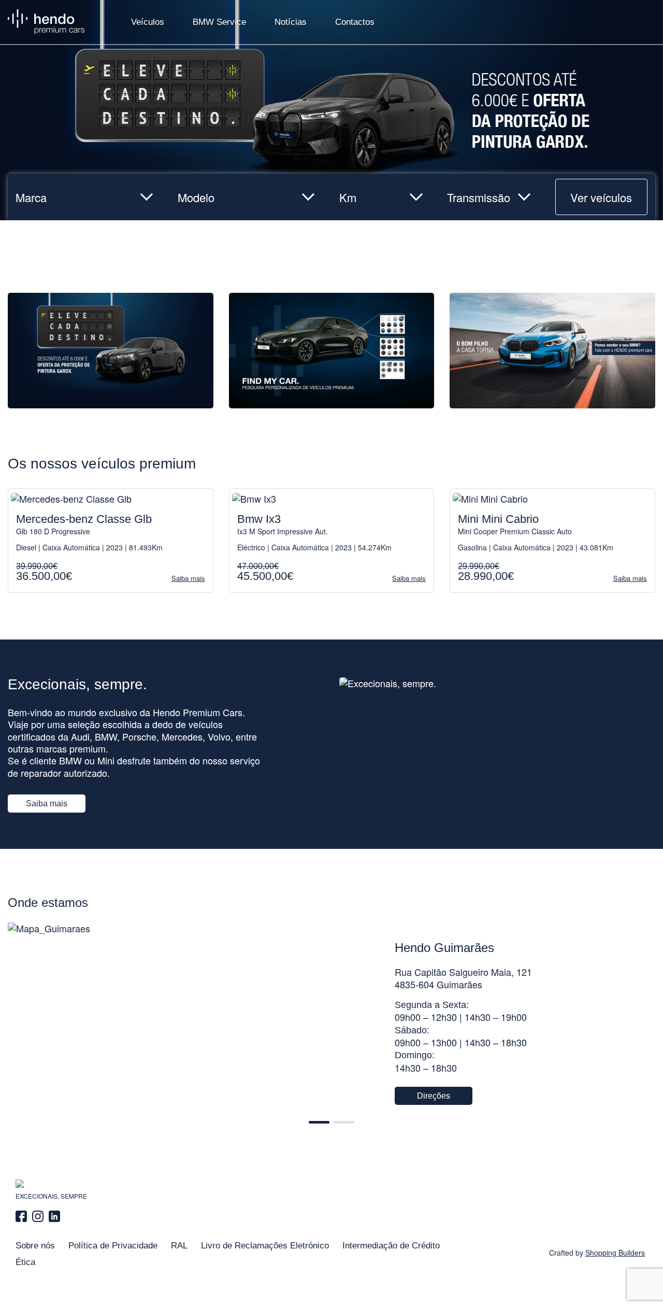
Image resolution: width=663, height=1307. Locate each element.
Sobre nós (35, 1246)
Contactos (354, 22)
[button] (319, 1122)
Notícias (291, 22)
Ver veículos (601, 197)
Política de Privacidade (112, 1246)
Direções (433, 1095)
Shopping (615, 1252)
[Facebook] (23, 1216)
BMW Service (219, 22)
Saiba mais (46, 803)
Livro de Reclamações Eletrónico (265, 1246)
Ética (25, 1262)
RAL (179, 1246)
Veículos (147, 22)
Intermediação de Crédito (391, 1246)
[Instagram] (38, 1216)
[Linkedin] (54, 1216)
